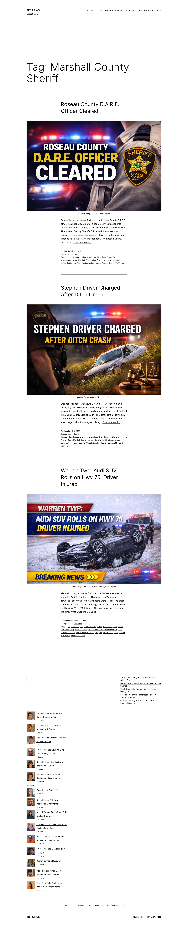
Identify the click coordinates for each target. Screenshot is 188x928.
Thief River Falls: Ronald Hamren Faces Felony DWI (138, 690)
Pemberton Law (88, 263)
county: (78, 257)
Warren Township (78, 635)
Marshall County (80, 440)
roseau (98, 263)
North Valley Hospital (85, 632)
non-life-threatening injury (106, 629)
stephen (103, 443)
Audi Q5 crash (90, 626)
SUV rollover (108, 632)
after (69, 437)
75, (69, 626)
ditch (93, 437)
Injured (120, 626)
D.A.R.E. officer (100, 257)
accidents (75, 626)
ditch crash (100, 437)
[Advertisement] (94, 41)
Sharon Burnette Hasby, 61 (48, 861)
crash (82, 437)
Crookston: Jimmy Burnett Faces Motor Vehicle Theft (138, 678)
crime (84, 257)
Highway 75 (107, 626)
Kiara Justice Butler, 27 (47, 790)
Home (90, 10)
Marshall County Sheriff (88, 260)
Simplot (96, 443)
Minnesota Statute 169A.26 (81, 443)
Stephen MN (113, 443)
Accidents (130, 10)
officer (78, 263)
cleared (71, 257)
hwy (115, 626)
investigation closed (69, 260)
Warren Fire (65, 635)
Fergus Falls (111, 257)
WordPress (156, 917)
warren (122, 632)
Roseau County (108, 263)
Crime (99, 10)
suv (100, 632)
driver (108, 437)
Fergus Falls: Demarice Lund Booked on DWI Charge (140, 684)
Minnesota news (105, 260)
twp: (116, 632)
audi (81, 626)
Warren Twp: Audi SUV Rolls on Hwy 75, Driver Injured (89, 477)
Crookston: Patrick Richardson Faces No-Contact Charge (139, 696)
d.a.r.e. (90, 257)
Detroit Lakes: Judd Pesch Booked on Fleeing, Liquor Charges (48, 778)
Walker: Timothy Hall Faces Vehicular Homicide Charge (137, 701)
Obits (158, 10)
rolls (96, 632)
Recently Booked (114, 10)
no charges (117, 260)
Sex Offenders (145, 10)
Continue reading (82, 242)
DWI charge (117, 437)
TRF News (33, 10)
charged (75, 437)
